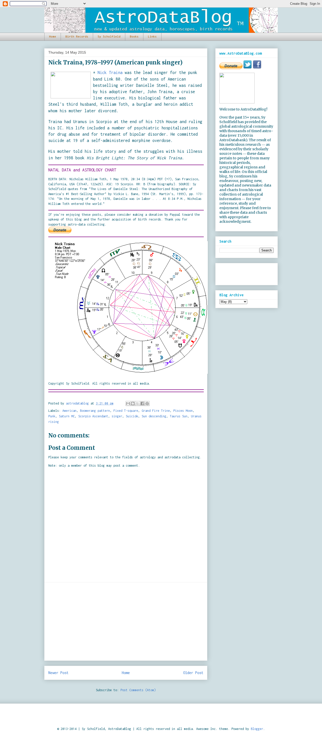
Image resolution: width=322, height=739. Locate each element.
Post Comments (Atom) (138, 690)
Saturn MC (67, 416)
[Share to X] (137, 403)
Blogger (257, 729)
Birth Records (76, 36)
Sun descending (154, 416)
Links (152, 36)
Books (134, 36)
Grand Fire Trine (156, 411)
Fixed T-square (125, 411)
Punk (51, 416)
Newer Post (58, 673)
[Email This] (128, 403)
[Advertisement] (125, 621)
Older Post (193, 673)
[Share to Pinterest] (147, 403)
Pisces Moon (183, 411)
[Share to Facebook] (142, 403)
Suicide (132, 416)
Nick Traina (110, 72)
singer (117, 416)
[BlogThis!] (132, 403)
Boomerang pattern (95, 411)
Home (52, 36)
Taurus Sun (178, 416)
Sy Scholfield (109, 36)
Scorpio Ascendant (93, 416)
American (69, 411)
